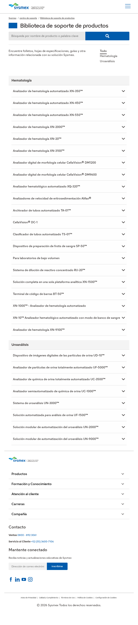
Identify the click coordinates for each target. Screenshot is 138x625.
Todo (103, 51)
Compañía (19, 514)
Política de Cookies (85, 598)
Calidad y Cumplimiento (48, 598)
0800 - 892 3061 (26, 535)
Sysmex (12, 18)
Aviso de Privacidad (28, 598)
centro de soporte (28, 18)
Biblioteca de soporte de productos (57, 18)
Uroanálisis (107, 61)
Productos (19, 474)
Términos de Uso (68, 598)
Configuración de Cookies (106, 598)
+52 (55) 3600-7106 (42, 541)
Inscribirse (57, 566)
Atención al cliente (25, 494)
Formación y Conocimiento (32, 484)
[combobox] (47, 36)
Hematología (108, 56)
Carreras (18, 504)
